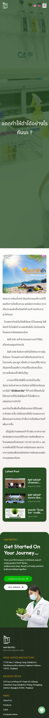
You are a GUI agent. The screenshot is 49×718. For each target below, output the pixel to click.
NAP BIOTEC (9, 647)
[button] (44, 5)
